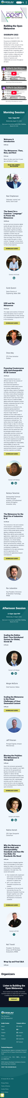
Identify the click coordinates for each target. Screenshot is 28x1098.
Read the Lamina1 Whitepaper (14, 165)
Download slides (12, 248)
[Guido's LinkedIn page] (14, 278)
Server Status (4, 1092)
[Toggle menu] (26, 2)
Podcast (14, 999)
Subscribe (21, 1039)
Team (2, 1029)
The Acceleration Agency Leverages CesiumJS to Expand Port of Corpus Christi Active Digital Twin (14, 1052)
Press (2, 1035)
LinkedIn (20, 1032)
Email (19, 1035)
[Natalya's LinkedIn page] (15, 483)
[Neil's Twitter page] (14, 934)
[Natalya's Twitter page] (12, 483)
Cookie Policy (4, 1089)
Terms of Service (5, 1086)
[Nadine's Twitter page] (12, 820)
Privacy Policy (4, 1083)
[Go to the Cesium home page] (7, 2)
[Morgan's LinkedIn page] (15, 673)
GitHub (20, 1026)
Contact (3, 1039)
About (3, 1026)
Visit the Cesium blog (8, 1067)
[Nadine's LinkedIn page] (15, 820)
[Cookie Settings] (2, 1095)
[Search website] (23, 2)
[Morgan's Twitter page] (12, 673)
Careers (3, 1032)
